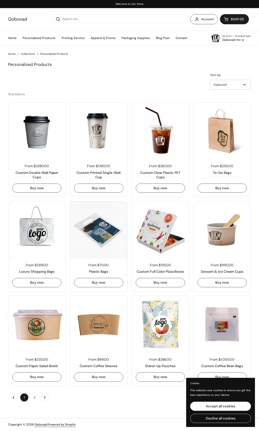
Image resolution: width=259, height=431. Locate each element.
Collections (28, 54)
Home (11, 54)
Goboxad (17, 19)
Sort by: (215, 75)
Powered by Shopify (62, 425)
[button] (234, 19)
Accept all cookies (220, 406)
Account (207, 19)
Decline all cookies (221, 418)
